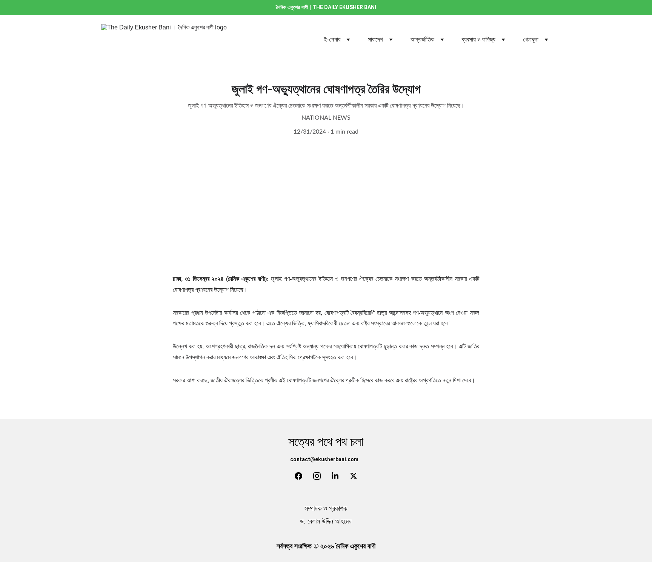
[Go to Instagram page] (317, 476)
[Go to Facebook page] (298, 476)
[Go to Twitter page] (353, 476)
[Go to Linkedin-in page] (335, 476)
